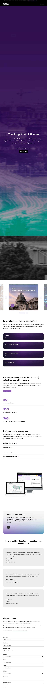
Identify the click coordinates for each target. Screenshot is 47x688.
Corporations (7, 447)
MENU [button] (43, 4)
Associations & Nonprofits (10, 456)
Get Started (7, 391)
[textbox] (26, 685)
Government (6, 452)
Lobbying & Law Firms (9, 443)
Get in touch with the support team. (19, 630)
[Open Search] (40, 4)
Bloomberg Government (6, 4)
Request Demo (23, 151)
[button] (9, 528)
